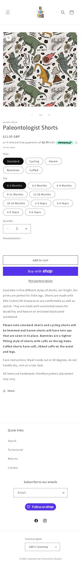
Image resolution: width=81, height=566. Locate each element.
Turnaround (15, 449)
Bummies (13, 170)
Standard (13, 161)
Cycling (34, 161)
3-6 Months (39, 185)
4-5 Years (13, 212)
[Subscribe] (63, 492)
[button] (8, 12)
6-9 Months (64, 185)
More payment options (41, 280)
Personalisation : (12, 238)
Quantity (8, 221)
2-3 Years (41, 203)
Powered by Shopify (51, 558)
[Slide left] (32, 115)
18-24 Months (16, 203)
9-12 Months (15, 194)
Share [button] (11, 391)
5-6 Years (35, 212)
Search (12, 441)
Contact (13, 467)
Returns (13, 458)
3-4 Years (63, 203)
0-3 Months (14, 185)
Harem (53, 161)
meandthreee (34, 558)
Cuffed (33, 170)
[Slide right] (49, 115)
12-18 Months (42, 194)
